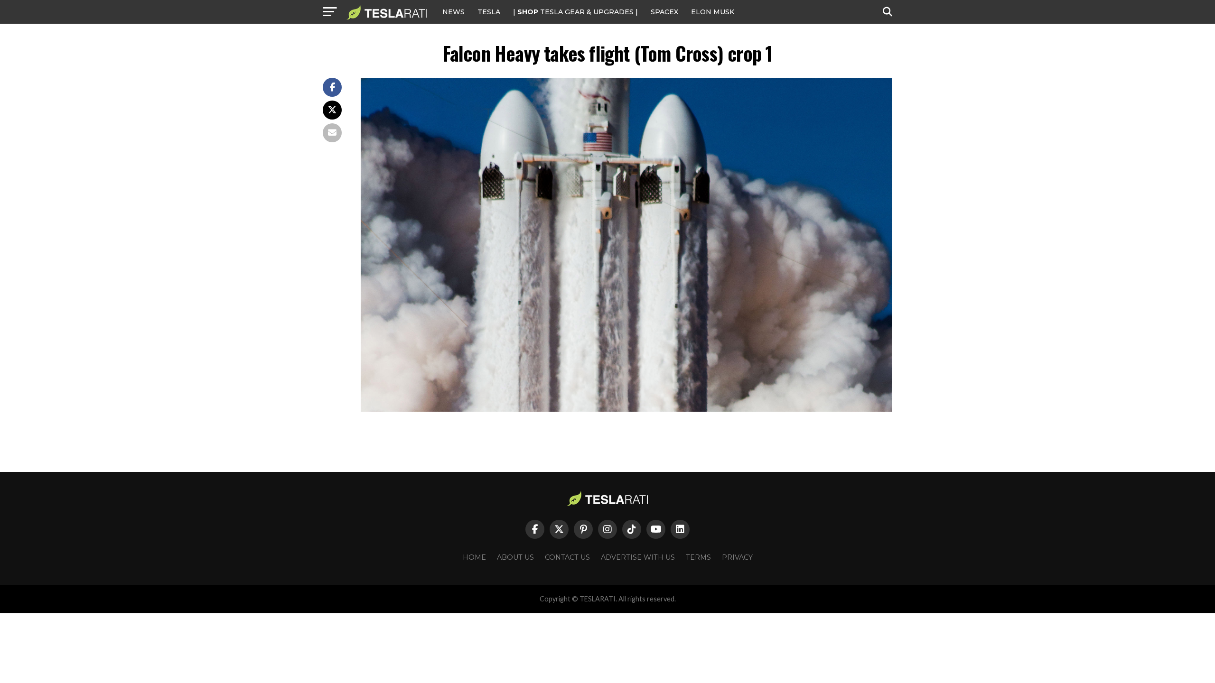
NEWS (453, 12)
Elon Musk (712, 12)
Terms (698, 557)
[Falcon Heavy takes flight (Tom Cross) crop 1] (626, 409)
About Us (515, 557)
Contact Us (567, 557)
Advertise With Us (638, 557)
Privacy (737, 557)
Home (474, 557)
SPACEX (664, 12)
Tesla (488, 12)
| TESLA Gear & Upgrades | (575, 12)
